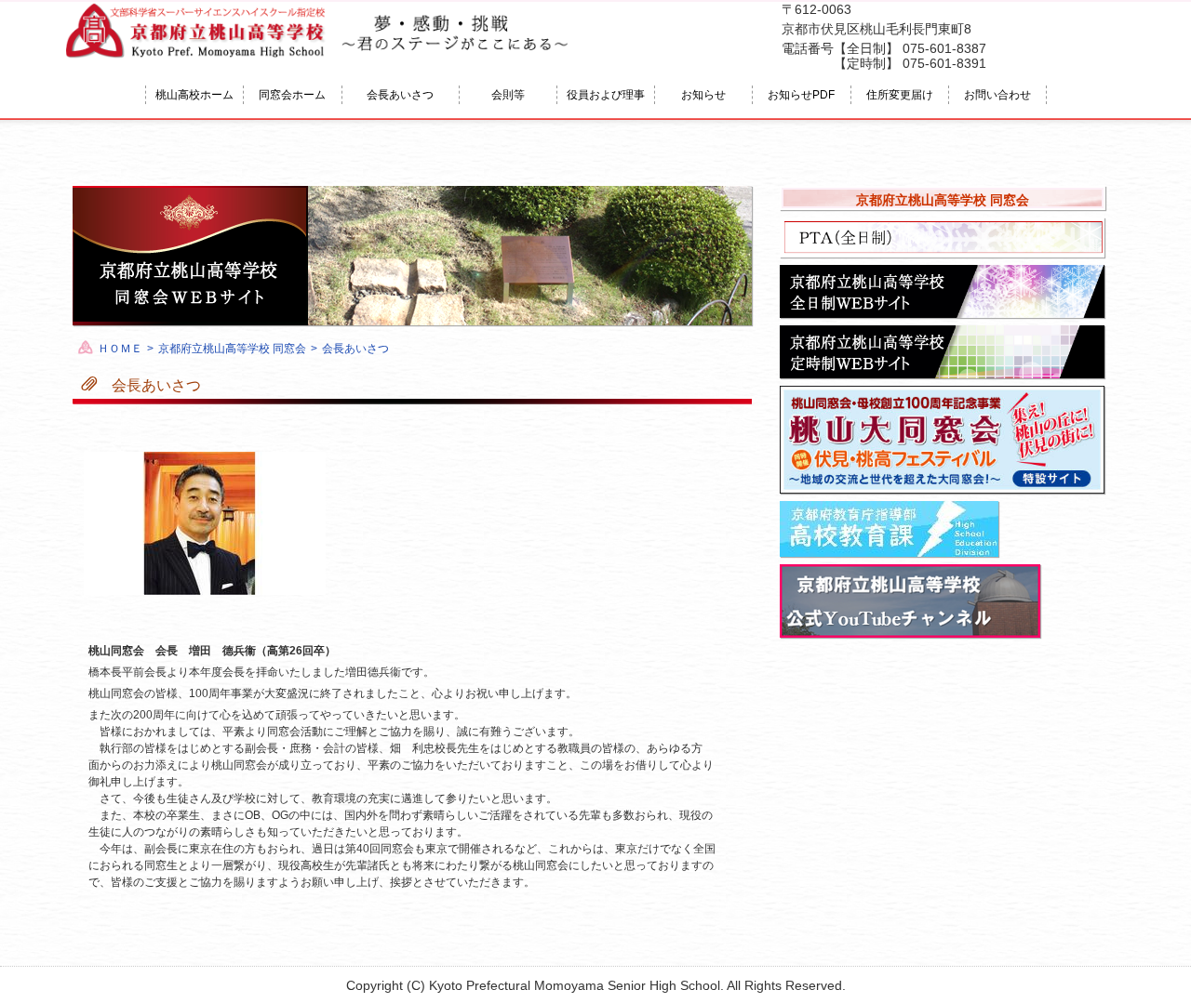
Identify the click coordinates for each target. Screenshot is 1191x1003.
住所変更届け (899, 94)
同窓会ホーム (292, 94)
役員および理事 (606, 94)
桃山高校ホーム (194, 94)
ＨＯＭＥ (120, 348)
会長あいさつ (400, 94)
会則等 (508, 94)
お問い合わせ (997, 94)
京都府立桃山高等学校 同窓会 (232, 348)
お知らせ (703, 94)
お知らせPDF (801, 94)
